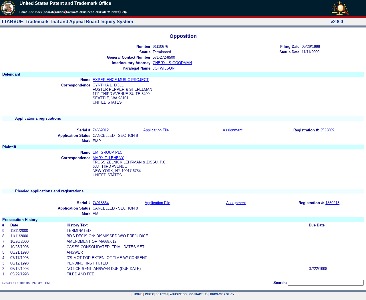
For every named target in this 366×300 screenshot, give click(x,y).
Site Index (36, 11)
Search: (280, 283)
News (115, 11)
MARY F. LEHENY (108, 158)
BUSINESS (178, 294)
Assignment (232, 130)
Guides (60, 11)
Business (86, 11)
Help (123, 11)
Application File (156, 130)
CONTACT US (198, 294)
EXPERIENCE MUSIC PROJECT (121, 80)
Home (23, 11)
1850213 (332, 203)
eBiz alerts (103, 11)
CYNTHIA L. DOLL (108, 85)
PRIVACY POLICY (222, 294)
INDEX (149, 294)
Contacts (72, 11)
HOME (138, 294)
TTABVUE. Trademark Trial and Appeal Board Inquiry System (67, 21)
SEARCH (162, 294)
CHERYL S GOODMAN (172, 63)
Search (49, 11)
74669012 (101, 130)
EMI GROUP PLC (107, 152)
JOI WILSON (163, 68)
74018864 (101, 203)
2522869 (327, 130)
